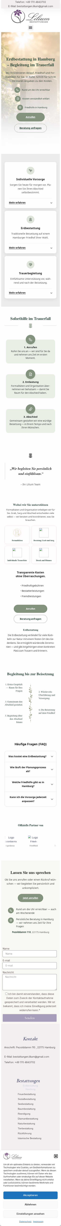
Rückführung (25, 1133)
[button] (56, 1156)
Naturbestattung (26, 1123)
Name (6, 948)
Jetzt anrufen (30, 897)
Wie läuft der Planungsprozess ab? (28, 769)
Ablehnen (30, 1204)
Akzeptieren (30, 1195)
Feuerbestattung (27, 1094)
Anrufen (30, 117)
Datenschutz (25, 1221)
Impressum (38, 1221)
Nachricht (8, 972)
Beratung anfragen (30, 128)
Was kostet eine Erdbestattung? (27, 756)
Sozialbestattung (27, 1099)
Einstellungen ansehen (30, 1213)
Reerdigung (24, 1113)
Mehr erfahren (17, 202)
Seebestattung (25, 1104)
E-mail (6, 960)
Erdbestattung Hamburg (30, 1087)
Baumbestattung (26, 1108)
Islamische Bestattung (29, 1138)
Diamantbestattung (28, 1118)
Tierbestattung (25, 1128)
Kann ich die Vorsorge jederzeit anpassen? (28, 799)
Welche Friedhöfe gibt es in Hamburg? (28, 784)
